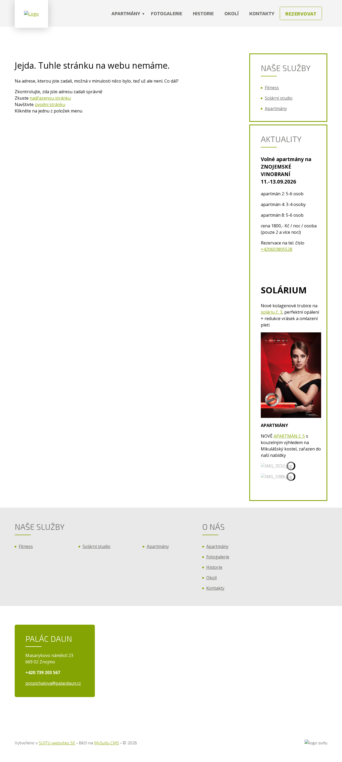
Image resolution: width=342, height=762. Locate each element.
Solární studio (279, 98)
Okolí (231, 13)
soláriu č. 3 (271, 312)
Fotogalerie (166, 13)
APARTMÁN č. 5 (289, 436)
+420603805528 (276, 249)
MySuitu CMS (106, 742)
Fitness (272, 88)
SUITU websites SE (57, 742)
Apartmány (125, 13)
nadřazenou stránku (50, 98)
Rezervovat (300, 14)
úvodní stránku (50, 104)
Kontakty (261, 13)
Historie (203, 13)
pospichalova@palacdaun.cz (53, 683)
